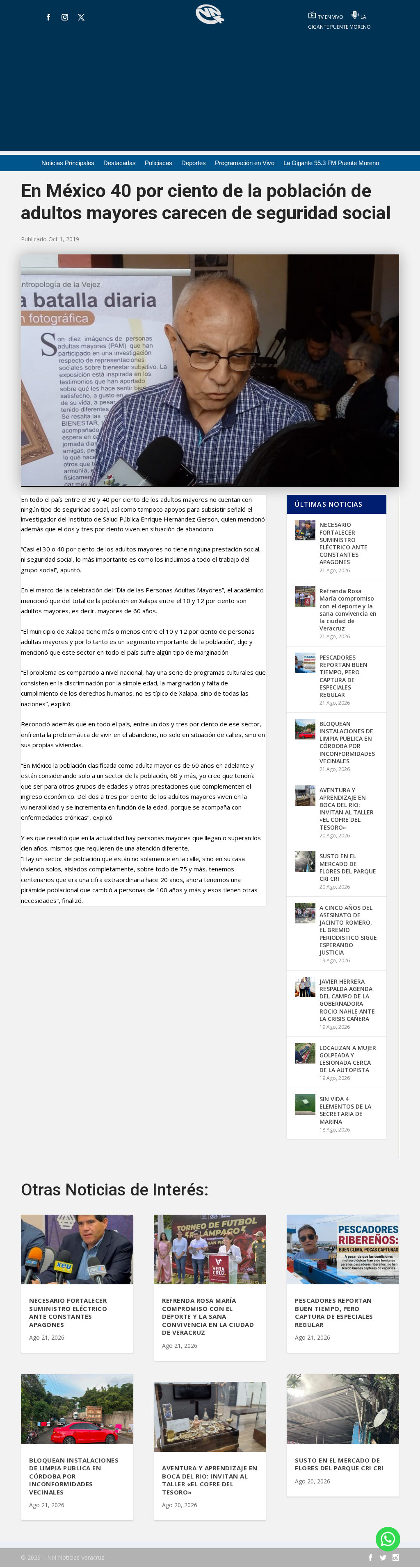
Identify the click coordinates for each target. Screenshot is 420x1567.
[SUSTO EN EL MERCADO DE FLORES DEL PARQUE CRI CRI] (305, 861)
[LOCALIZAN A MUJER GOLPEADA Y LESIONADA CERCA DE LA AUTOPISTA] (305, 1053)
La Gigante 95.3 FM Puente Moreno (331, 163)
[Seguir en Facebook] (48, 17)
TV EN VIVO (331, 17)
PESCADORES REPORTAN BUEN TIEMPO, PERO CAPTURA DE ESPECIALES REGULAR (344, 675)
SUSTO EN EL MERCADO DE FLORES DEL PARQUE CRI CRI (348, 867)
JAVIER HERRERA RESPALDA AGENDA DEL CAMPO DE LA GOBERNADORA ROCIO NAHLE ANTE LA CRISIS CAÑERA (347, 1000)
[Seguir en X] (81, 17)
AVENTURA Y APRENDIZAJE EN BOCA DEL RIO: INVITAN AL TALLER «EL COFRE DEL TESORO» (347, 808)
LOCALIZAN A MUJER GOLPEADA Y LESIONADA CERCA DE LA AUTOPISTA (348, 1059)
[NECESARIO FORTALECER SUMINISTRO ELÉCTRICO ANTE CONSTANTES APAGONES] (305, 530)
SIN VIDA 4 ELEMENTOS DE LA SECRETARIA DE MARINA (345, 1110)
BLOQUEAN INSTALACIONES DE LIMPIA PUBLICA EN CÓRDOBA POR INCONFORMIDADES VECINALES (347, 742)
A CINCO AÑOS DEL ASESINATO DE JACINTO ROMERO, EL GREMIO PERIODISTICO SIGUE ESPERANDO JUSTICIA (348, 930)
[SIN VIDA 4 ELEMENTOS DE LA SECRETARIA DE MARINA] (305, 1104)
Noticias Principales (67, 163)
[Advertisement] (210, 93)
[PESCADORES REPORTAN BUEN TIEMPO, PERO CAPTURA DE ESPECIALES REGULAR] (305, 663)
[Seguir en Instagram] (64, 17)
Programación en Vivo (244, 163)
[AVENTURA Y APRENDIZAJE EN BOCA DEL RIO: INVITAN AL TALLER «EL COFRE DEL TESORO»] (305, 795)
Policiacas (158, 163)
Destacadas (119, 163)
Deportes (193, 163)
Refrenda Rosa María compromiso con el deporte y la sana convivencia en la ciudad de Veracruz (348, 609)
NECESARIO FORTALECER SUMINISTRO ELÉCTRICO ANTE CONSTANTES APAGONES (344, 543)
